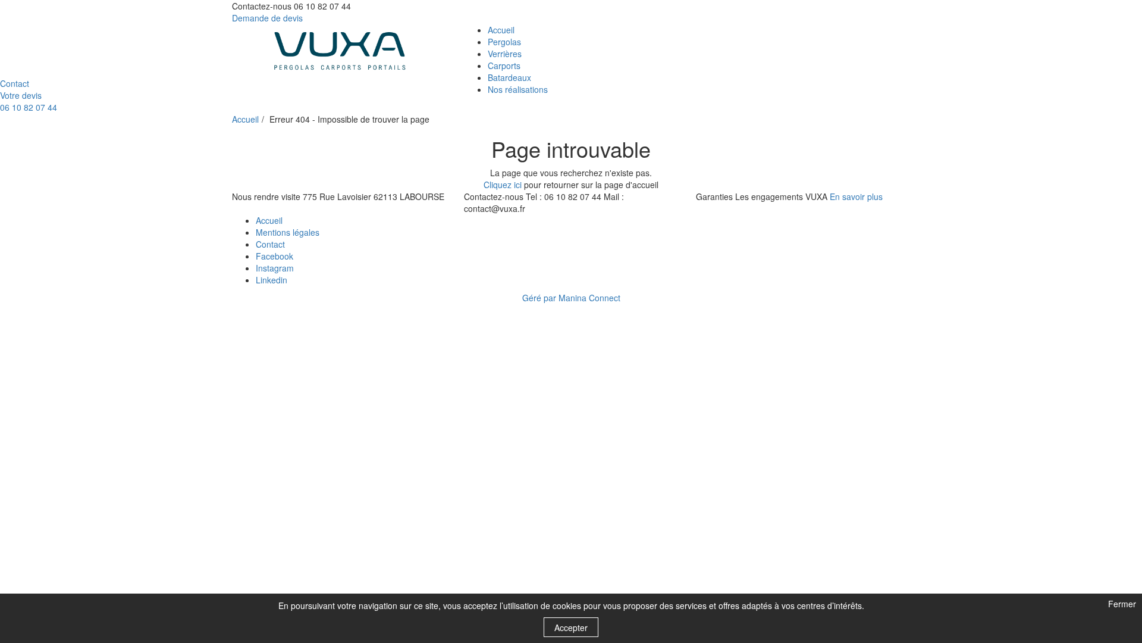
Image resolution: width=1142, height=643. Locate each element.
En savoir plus (856, 196)
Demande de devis (267, 18)
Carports (504, 65)
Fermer (1121, 605)
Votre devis (21, 95)
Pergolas (504, 42)
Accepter (571, 627)
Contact (14, 83)
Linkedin (271, 280)
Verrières (505, 54)
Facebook (274, 256)
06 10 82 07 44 (28, 107)
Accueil (501, 30)
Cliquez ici (503, 185)
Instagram (275, 268)
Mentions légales (287, 232)
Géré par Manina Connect (571, 298)
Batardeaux (509, 77)
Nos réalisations (518, 89)
